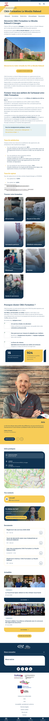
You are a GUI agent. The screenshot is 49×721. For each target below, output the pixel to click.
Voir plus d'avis (9, 439)
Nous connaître (9, 652)
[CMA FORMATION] (6, 4)
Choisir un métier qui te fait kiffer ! (16, 517)
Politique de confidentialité (24, 696)
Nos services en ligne (11, 132)
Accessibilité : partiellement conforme (24, 704)
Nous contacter (15, 500)
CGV (24, 701)
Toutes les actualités (24, 635)
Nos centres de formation (11, 8)
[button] (24, 477)
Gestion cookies (24, 709)
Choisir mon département (25, 0)
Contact (24, 715)
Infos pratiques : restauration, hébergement (17, 130)
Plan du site (24, 712)
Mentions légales (24, 706)
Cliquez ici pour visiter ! (23, 71)
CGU (24, 698)
